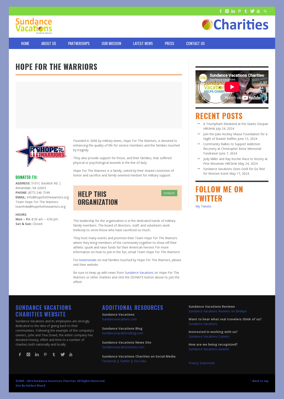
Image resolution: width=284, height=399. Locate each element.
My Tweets (203, 206)
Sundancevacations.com (119, 319)
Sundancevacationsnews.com (123, 347)
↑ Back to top (259, 381)
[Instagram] (227, 11)
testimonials (88, 260)
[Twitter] (252, 11)
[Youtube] (258, 11)
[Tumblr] (246, 11)
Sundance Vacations (139, 272)
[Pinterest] (239, 11)
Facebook (109, 361)
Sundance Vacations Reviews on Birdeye (218, 311)
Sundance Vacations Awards (209, 349)
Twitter (125, 361)
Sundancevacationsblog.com (122, 333)
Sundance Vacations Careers (209, 336)
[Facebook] (220, 11)
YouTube (140, 361)
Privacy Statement (202, 363)
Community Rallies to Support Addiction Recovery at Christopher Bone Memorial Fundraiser (232, 148)
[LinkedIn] (233, 11)
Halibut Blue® (35, 385)
